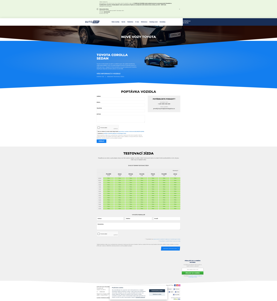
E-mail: (156, 218)
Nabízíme (130, 22)
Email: (98, 102)
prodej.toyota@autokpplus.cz (164, 108)
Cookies (99, 297)
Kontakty (162, 22)
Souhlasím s (112, 133)
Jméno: (99, 96)
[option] (108, 191)
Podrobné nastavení (140, 297)
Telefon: (99, 108)
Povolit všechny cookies (157, 290)
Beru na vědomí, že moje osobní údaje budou (121, 131)
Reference (144, 22)
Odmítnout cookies (157, 294)
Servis (123, 22)
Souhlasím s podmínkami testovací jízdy (170, 241)
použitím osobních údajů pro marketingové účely (115, 133)
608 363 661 (164, 104)
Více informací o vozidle (108, 74)
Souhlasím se (163, 239)
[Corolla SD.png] (159, 60)
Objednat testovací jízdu (115, 76)
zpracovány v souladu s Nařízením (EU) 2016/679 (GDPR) (131, 131)
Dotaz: (99, 114)
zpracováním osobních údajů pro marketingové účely (166, 239)
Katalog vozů (153, 22)
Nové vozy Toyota (138, 37)
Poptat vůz (100, 76)
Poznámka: (101, 224)
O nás (137, 22)
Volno (108, 178)
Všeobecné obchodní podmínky (109, 297)
